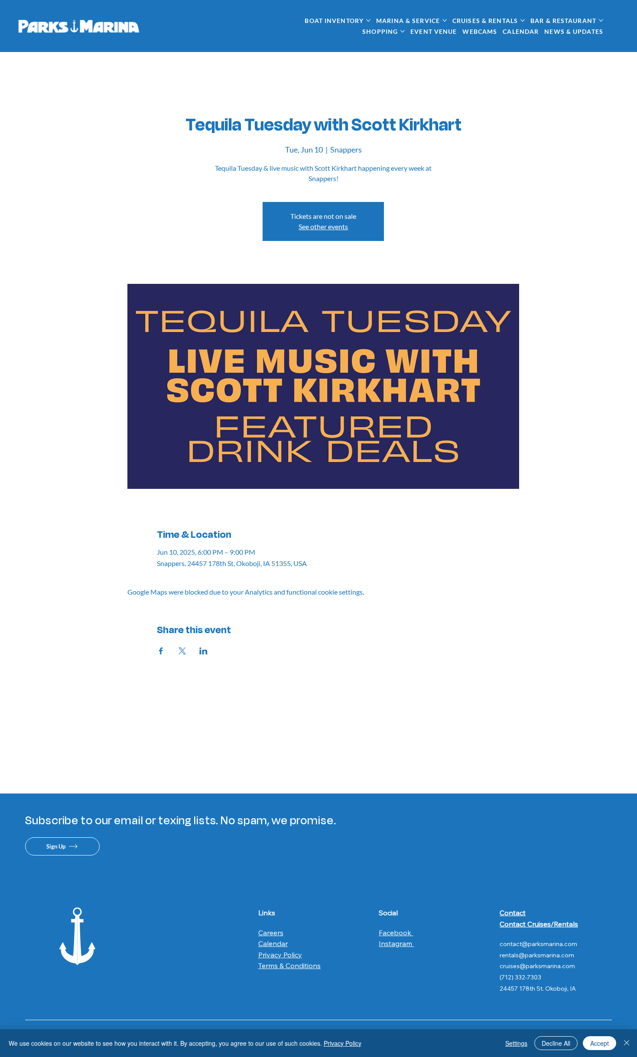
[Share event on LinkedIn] (203, 650)
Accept (599, 1043)
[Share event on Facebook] (161, 650)
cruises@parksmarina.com (537, 966)
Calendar (273, 943)
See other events (323, 226)
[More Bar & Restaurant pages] (601, 20)
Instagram (396, 943)
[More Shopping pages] (402, 31)
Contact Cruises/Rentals (539, 924)
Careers (270, 932)
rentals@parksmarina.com (537, 955)
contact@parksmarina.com (538, 944)
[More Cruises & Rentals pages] (522, 20)
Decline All (556, 1043)
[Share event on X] (182, 650)
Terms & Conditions (289, 965)
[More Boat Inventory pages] (368, 20)
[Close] (626, 1043)
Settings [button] (516, 1043)
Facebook (396, 932)
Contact (513, 912)
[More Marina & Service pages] (444, 20)
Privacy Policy (280, 954)
